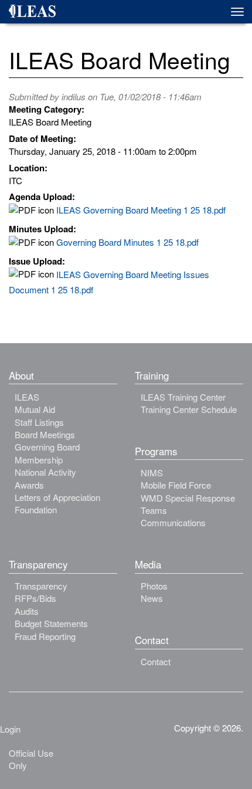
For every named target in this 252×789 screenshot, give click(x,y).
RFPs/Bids (35, 598)
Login (10, 729)
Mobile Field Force (176, 485)
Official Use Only (31, 759)
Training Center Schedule (189, 409)
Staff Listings (39, 422)
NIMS (152, 472)
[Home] (36, 13)
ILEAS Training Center (183, 397)
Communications (173, 522)
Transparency (41, 586)
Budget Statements (51, 623)
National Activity (45, 472)
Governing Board (47, 447)
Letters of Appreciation (57, 497)
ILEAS (27, 397)
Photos (154, 586)
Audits (27, 611)
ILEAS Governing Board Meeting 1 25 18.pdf (141, 210)
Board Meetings (45, 434)
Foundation (36, 509)
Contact (156, 661)
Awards (29, 485)
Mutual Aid (35, 409)
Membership (39, 459)
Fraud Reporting (45, 636)
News (152, 598)
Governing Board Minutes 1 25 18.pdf (127, 242)
